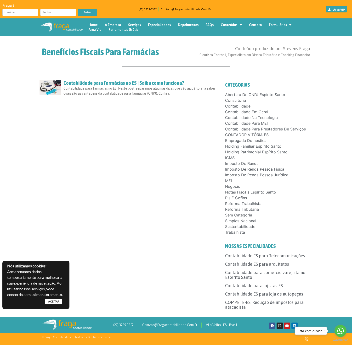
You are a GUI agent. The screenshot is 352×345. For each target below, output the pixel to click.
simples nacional (240, 220)
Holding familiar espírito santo (253, 146)
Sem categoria (238, 215)
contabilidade (237, 106)
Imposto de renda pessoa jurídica (256, 174)
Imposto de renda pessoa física (254, 169)
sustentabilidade (240, 226)
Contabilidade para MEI (246, 123)
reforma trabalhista (243, 203)
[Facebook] (272, 326)
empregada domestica (246, 140)
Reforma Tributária (242, 209)
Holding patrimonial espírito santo (256, 152)
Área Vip (95, 30)
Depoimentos (188, 25)
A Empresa (113, 25)
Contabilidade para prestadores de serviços (265, 129)
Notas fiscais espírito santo (250, 192)
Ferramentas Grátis (123, 30)
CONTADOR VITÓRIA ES (247, 134)
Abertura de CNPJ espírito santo (255, 94)
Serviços (134, 25)
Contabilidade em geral (246, 111)
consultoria (235, 100)
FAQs (210, 25)
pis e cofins (236, 197)
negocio (232, 186)
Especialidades (159, 25)
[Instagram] (280, 326)
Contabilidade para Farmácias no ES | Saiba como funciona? (123, 83)
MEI (228, 180)
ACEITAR (53, 301)
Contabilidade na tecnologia (251, 117)
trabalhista (235, 232)
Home (93, 25)
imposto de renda (242, 163)
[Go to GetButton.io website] (340, 340)
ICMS (230, 157)
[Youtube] (287, 326)
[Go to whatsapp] (340, 331)
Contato (255, 25)
